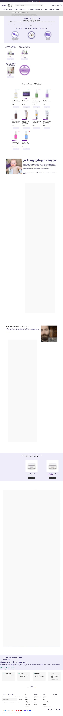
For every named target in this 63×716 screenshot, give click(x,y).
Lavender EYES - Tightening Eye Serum (26, 143)
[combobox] (29, 5)
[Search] (41, 5)
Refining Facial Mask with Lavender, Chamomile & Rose (25, 122)
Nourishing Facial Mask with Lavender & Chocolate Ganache (47, 122)
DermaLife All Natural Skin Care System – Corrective (24, 47)
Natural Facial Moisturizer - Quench (46, 101)
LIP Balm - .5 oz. (52, 473)
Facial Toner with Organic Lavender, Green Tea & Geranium (37, 101)
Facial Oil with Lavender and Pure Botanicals (16, 122)
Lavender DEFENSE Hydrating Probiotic (15, 143)
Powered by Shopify (17, 712)
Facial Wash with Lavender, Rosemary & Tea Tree (16, 101)
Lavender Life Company (9, 712)
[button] (9, 56)
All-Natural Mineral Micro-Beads (25, 101)
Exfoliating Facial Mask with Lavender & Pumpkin (37, 122)
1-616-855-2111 (23, 676)
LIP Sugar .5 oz (31, 473)
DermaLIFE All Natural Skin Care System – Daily (10, 47)
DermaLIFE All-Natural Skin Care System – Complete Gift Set (11, 64)
